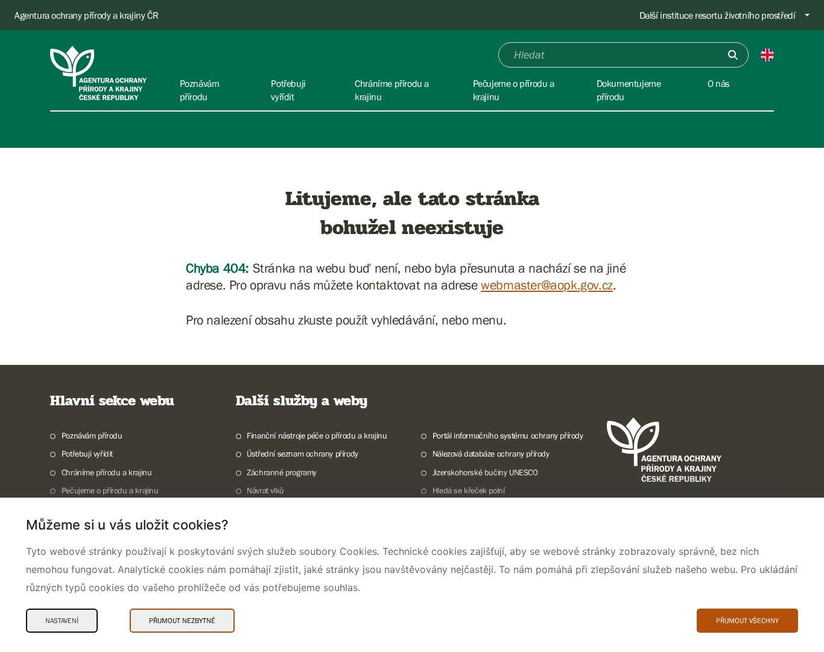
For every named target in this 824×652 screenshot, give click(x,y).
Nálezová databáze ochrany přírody (491, 453)
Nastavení (61, 620)
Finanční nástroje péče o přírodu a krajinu (317, 435)
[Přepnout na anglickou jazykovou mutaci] (767, 55)
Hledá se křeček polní (468, 490)
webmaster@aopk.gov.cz (547, 285)
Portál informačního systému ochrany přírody (508, 435)
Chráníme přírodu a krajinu (106, 472)
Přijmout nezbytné (182, 620)
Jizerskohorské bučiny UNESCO (485, 472)
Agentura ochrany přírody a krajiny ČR (86, 15)
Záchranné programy (282, 472)
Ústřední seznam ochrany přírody (302, 453)
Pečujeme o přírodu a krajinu (110, 490)
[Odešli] (733, 55)
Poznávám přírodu (92, 435)
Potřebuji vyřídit (87, 453)
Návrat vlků (265, 490)
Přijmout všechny (747, 620)
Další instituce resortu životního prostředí (717, 15)
